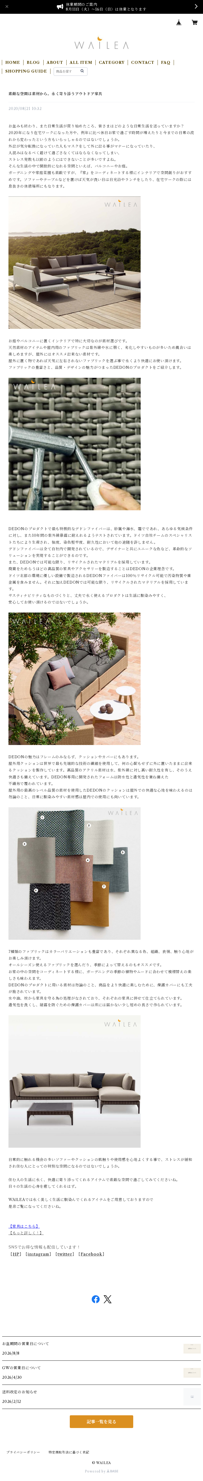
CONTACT (142, 62)
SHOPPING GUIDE (26, 71)
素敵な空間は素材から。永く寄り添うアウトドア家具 (55, 93)
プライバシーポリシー (23, 1452)
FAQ (165, 62)
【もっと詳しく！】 (26, 1233)
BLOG (33, 62)
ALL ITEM (81, 62)
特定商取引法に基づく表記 (69, 1452)
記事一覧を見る (101, 1421)
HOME (12, 62)
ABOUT (55, 62)
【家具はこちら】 (24, 1226)
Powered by (96, 1471)
